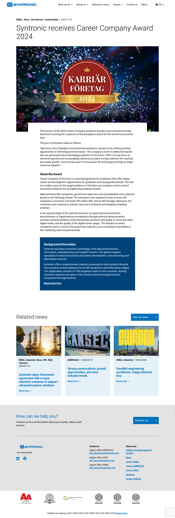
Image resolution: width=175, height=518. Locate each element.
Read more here (53, 283)
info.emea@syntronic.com (102, 468)
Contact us (132, 4)
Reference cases (100, 4)
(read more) (121, 513)
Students (130, 474)
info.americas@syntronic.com (104, 453)
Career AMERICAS (135, 466)
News (144, 4)
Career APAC (132, 470)
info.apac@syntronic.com (102, 460)
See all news (140, 317)
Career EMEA (132, 462)
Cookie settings (133, 479)
